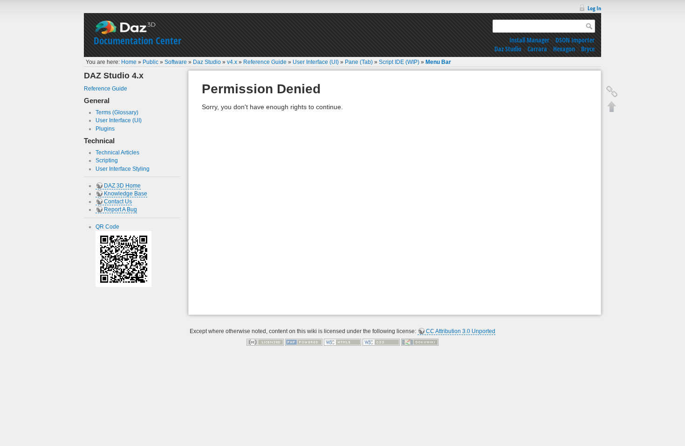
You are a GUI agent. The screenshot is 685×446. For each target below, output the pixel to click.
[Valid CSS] (381, 342)
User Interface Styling (123, 169)
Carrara (537, 48)
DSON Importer (575, 39)
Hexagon (564, 48)
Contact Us (118, 201)
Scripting (107, 160)
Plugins (105, 128)
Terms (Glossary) (117, 112)
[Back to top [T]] (611, 106)
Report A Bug (120, 209)
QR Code (107, 226)
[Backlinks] (611, 91)
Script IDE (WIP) (399, 62)
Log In (594, 8)
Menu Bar (438, 62)
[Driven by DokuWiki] (419, 342)
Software (175, 62)
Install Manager (529, 39)
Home (129, 62)
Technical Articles (117, 152)
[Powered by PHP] (303, 342)
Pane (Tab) (359, 62)
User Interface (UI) (316, 62)
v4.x (232, 62)
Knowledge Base (125, 193)
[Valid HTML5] (342, 342)
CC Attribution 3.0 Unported (460, 331)
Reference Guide (265, 62)
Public (150, 62)
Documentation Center (137, 40)
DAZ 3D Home (122, 185)
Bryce (588, 48)
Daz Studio (507, 48)
